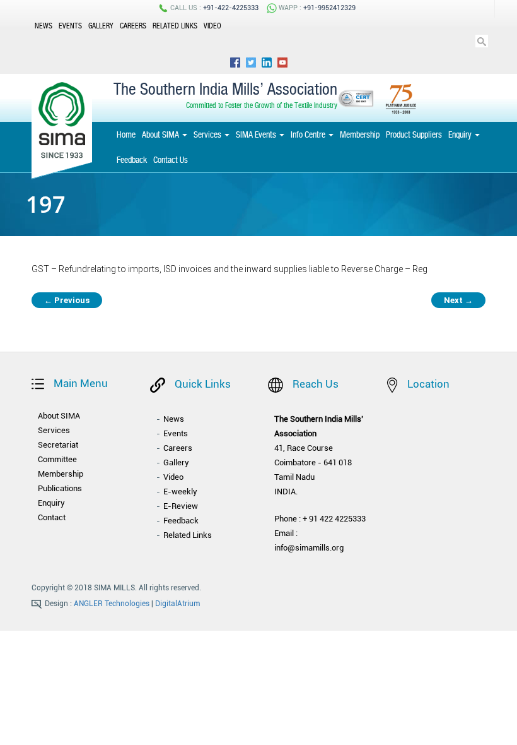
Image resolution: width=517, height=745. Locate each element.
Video (212, 25)
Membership (360, 134)
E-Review (180, 506)
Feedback (132, 160)
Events (70, 25)
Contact (52, 517)
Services (208, 134)
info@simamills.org (309, 547)
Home (126, 134)
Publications (60, 488)
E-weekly (180, 491)
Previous (67, 300)
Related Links (175, 25)
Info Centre (309, 134)
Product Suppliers (414, 134)
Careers (133, 25)
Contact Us (170, 160)
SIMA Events (257, 134)
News (43, 25)
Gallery (100, 25)
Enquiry (460, 134)
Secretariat (58, 445)
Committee (57, 459)
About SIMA (161, 134)
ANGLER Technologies (111, 603)
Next (458, 300)
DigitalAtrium (177, 603)
